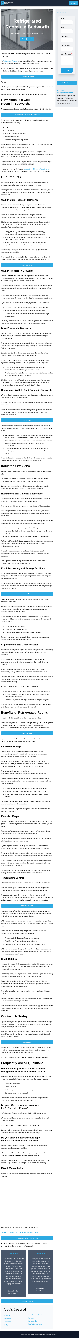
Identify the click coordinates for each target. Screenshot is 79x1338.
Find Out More (27, 265)
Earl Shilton (34, 1232)
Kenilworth (7, 1322)
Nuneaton (4, 1232)
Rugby (5, 1325)
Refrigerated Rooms (10, 61)
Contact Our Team (27, 905)
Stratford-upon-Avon (35, 1324)
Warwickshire (32, 1321)
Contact (73, 3)
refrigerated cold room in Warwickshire (37, 169)
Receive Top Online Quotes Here (27, 1238)
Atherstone (25, 1232)
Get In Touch (66, 83)
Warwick (31, 1318)
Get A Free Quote (27, 1301)
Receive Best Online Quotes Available (27, 114)
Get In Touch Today (27, 76)
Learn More (27, 594)
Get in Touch (27, 420)
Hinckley (18, 1232)
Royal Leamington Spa (36, 1315)
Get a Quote (26, 39)
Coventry (12, 1232)
